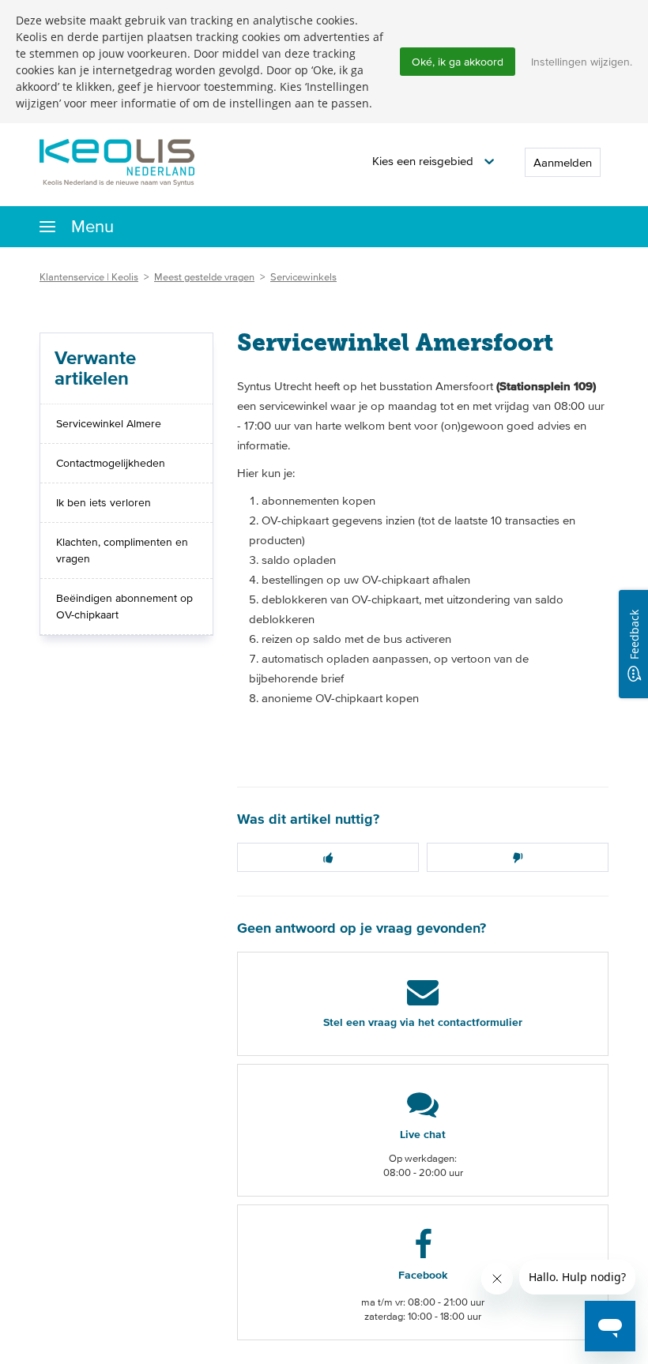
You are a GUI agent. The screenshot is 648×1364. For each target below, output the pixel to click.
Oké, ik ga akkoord (457, 61)
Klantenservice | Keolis (89, 277)
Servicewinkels (303, 277)
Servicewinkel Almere (108, 423)
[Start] (142, 161)
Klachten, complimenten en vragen (122, 550)
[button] (433, 161)
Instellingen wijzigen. (581, 61)
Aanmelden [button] (562, 162)
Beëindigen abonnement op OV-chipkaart (124, 606)
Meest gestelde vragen (204, 277)
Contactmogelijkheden (110, 463)
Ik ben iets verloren (103, 502)
